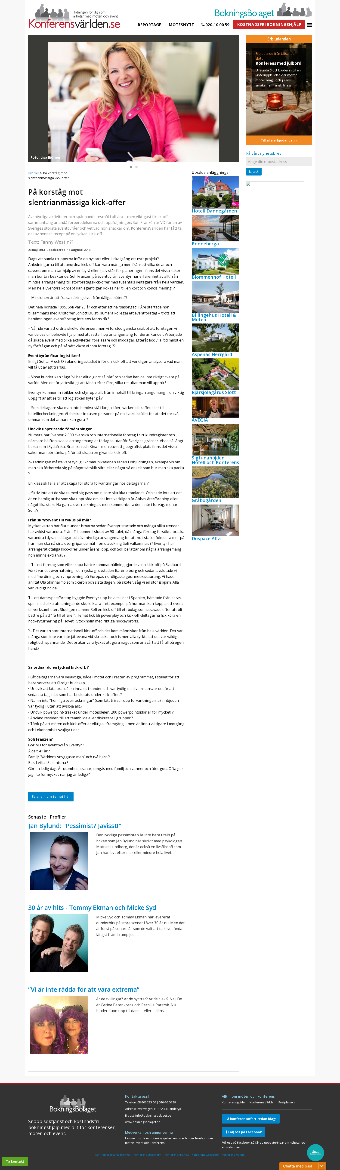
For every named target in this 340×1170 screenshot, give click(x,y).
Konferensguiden (234, 1102)
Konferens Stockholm (147, 1154)
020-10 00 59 (216, 24)
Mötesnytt (181, 24)
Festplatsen (286, 1102)
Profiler (33, 173)
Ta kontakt (15, 1161)
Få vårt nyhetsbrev (263, 153)
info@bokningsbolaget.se (153, 1115)
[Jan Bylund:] (59, 861)
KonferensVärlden (262, 1102)
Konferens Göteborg (205, 1154)
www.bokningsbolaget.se (142, 1122)
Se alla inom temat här (51, 796)
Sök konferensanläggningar (112, 1154)
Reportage (149, 24)
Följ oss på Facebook (244, 1132)
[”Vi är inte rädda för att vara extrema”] (59, 1025)
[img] (279, 89)
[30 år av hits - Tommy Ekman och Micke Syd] (59, 943)
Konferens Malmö (233, 1154)
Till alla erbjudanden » (279, 140)
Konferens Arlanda (176, 1154)
